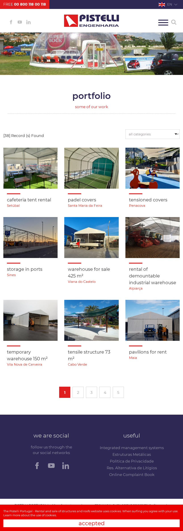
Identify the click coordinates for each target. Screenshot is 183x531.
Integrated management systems (132, 448)
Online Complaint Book (131, 474)
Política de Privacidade (132, 461)
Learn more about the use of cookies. (30, 515)
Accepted (92, 523)
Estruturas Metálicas (131, 454)
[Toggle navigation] (163, 22)
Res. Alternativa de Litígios (132, 468)
